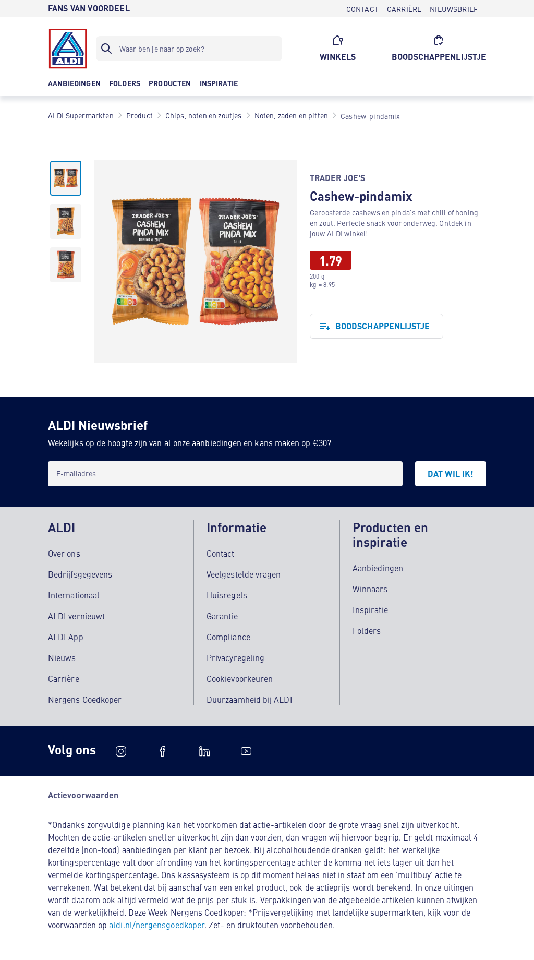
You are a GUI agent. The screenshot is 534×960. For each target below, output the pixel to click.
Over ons (64, 553)
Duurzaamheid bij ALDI (250, 699)
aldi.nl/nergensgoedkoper (156, 924)
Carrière (63, 678)
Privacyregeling (235, 657)
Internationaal (74, 595)
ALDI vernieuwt (76, 615)
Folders (367, 630)
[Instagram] (121, 751)
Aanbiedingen (378, 567)
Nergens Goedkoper (85, 699)
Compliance (228, 636)
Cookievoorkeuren (240, 678)
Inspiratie (370, 609)
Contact (221, 553)
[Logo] (68, 48)
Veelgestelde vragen (244, 574)
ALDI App (65, 636)
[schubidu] (162, 751)
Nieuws (62, 657)
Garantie (222, 615)
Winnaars (370, 588)
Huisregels (227, 595)
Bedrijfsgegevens (80, 574)
